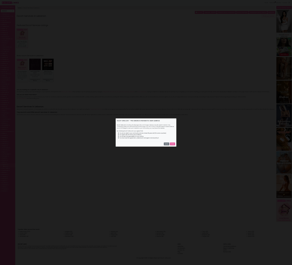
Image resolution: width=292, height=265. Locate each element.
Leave (166, 144)
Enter (172, 144)
